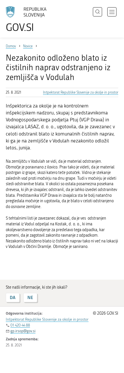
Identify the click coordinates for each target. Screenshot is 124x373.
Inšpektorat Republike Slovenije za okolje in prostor (80, 92)
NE (30, 297)
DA (13, 297)
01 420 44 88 (20, 325)
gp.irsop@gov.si (22, 331)
